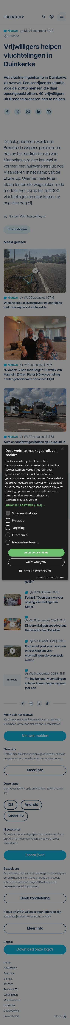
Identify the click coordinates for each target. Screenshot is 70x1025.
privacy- (40, 495)
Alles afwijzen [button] (36, 562)
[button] (34, 505)
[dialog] (35, 512)
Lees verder (30, 499)
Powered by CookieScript (50, 577)
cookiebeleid (13, 499)
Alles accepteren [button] (36, 552)
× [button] (62, 449)
